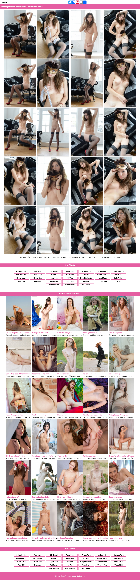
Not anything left (12, 497)
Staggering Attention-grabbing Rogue (21, 333)
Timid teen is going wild (92, 415)
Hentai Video (118, 275)
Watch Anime (54, 285)
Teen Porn (86, 281)
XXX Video (86, 285)
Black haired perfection (15, 456)
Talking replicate (89, 456)
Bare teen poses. (116, 333)
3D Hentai (53, 271)
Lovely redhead (89, 374)
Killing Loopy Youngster (118, 415)
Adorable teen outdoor (92, 497)
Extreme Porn (21, 275)
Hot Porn (86, 275)
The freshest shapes (40, 415)
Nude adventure (115, 538)
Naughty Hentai (86, 278)
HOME (4, 2)
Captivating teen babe (40, 497)
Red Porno (54, 281)
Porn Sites (37, 271)
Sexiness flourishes (65, 538)
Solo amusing (114, 374)
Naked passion (63, 374)
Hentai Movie (21, 278)
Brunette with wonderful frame (121, 456)
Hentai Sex (38, 278)
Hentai (53, 275)
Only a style (62, 456)
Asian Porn (70, 271)
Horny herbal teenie (65, 497)
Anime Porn (86, 271)
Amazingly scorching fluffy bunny (45, 456)
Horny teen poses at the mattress (96, 538)
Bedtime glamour (116, 497)
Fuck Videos (37, 275)
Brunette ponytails (64, 333)
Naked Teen (102, 278)
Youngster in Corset (40, 333)
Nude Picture (118, 278)
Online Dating (21, 271)
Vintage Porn (102, 281)
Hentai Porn (70, 275)
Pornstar (37, 281)
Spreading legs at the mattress (18, 374)
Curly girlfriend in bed (92, 333)
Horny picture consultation (16, 538)
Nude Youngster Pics (14, 415)
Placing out (61, 415)
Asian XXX (102, 271)
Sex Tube (70, 281)
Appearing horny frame (41, 374)
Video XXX (118, 281)
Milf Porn (70, 278)
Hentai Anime (102, 275)
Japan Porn (54, 278)
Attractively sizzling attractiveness (45, 538)
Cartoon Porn (118, 271)
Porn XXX (21, 281)
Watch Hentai (70, 285)
